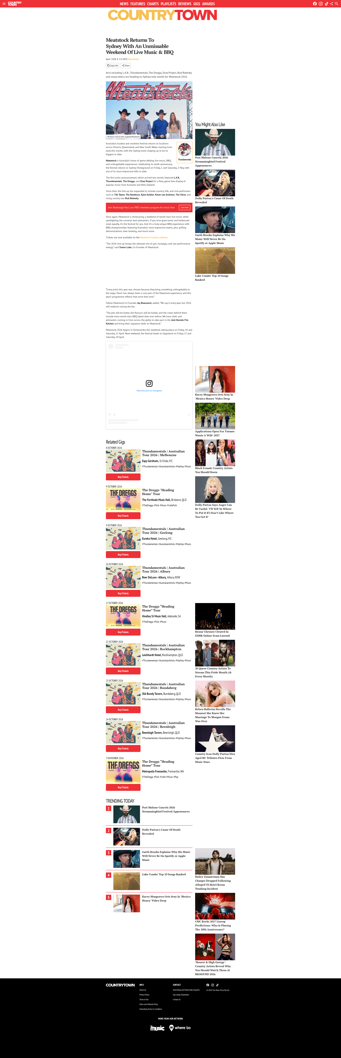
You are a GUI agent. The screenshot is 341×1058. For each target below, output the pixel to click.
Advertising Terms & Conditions (150, 1009)
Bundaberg (169, 694)
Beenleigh (168, 733)
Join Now (184, 207)
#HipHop (180, 466)
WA (182, 771)
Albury (170, 577)
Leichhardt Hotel (151, 655)
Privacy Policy (144, 995)
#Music (187, 466)
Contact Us (176, 999)
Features (138, 4)
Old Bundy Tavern (152, 694)
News (124, 4)
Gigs (196, 4)
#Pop (176, 777)
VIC (171, 461)
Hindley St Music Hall (154, 616)
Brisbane (176, 500)
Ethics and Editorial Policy (148, 1004)
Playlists (168, 4)
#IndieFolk (172, 505)
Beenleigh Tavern (152, 733)
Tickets (123, 477)
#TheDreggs (147, 505)
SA (179, 616)
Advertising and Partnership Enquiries (186, 990)
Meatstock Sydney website (153, 237)
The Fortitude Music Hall (156, 500)
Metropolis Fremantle (154, 771)
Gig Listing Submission (181, 995)
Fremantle (173, 771)
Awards (208, 4)
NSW (177, 577)
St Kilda (163, 461)
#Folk (156, 505)
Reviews (184, 4)
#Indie (163, 777)
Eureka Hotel (149, 538)
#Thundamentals (150, 466)
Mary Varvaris (133, 59)
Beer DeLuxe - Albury (154, 577)
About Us (142, 990)
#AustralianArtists (167, 466)
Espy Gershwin (150, 461)
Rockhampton (169, 655)
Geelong (162, 538)
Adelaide (172, 616)
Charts (153, 4)
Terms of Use (144, 999)
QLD (184, 500)
